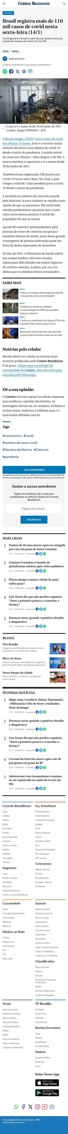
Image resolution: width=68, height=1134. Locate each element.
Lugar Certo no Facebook (46, 947)
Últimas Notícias (42, 832)
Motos (5, 1034)
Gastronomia (8, 917)
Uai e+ (38, 1066)
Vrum (7, 1004)
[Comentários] (30, 73)
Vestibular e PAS (42, 841)
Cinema (6, 937)
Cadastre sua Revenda (13, 1047)
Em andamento (42, 878)
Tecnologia (7, 858)
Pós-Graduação (42, 854)
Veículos (39, 975)
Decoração (40, 939)
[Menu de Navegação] (4, 3)
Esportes (7, 841)
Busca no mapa (42, 917)
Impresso (9, 868)
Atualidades (40, 1042)
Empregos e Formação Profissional (45, 981)
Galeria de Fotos (42, 943)
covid (29, 436)
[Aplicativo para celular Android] (47, 1093)
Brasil (15, 51)
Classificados (45, 961)
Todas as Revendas (11, 1043)
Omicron (42, 449)
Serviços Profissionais (45, 991)
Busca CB (7, 886)
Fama (5, 909)
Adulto (38, 986)
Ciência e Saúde (10, 845)
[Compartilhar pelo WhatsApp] (44, 555)
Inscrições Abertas (43, 882)
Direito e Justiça (10, 878)
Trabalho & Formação (45, 820)
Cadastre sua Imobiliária (46, 955)
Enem (37, 828)
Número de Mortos (18, 449)
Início (6, 51)
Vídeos (6, 1030)
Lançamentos (41, 922)
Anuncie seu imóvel (44, 913)
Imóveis (38, 971)
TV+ (4, 954)
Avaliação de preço (11, 1026)
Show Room (40, 934)
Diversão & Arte (10, 837)
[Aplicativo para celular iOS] (47, 1083)
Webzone (7, 922)
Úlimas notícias (42, 926)
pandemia (11, 457)
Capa (5, 811)
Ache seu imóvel (42, 909)
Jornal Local (40, 1013)
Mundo (6, 832)
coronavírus (13, 436)
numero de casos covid (20, 442)
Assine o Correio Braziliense (15, 894)
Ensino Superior (42, 815)
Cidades (6, 815)
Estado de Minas (42, 1057)
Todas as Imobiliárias (44, 951)
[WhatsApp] (5, 73)
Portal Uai (39, 1062)
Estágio (38, 824)
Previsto (39, 873)
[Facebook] (11, 73)
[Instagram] (37, 1107)
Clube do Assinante (11, 890)
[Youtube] (44, 1107)
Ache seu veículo (10, 1009)
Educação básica (42, 811)
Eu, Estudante (45, 806)
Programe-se (8, 942)
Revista (38, 1037)
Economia (7, 828)
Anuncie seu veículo (11, 1013)
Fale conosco (41, 858)
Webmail (7, 926)
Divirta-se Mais (14, 932)
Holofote (6, 854)
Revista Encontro (48, 1028)
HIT (4, 950)
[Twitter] (17, 73)
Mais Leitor (8, 958)
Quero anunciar (42, 967)
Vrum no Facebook (11, 1039)
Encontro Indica (42, 1046)
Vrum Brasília (41, 1022)
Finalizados (40, 886)
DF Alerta (39, 1009)
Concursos (43, 864)
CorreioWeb (11, 903)
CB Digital (7, 882)
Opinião (6, 849)
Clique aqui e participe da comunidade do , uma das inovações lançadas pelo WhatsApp (32, 370)
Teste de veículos (10, 1022)
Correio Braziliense (17, 806)
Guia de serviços (42, 930)
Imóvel (40, 903)
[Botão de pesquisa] (63, 3)
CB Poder (39, 1018)
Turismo (6, 862)
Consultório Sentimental (13, 913)
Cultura (38, 837)
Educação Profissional (45, 849)
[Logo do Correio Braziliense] (34, 4)
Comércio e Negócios (44, 995)
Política (6, 820)
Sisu (37, 845)
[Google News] (24, 73)
